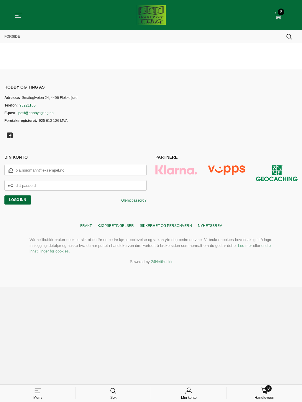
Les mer (245, 245)
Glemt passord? (134, 200)
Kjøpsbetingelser (116, 226)
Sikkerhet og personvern (166, 226)
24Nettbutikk (162, 262)
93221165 (27, 105)
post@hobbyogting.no (36, 113)
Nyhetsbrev (210, 226)
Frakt (86, 226)
